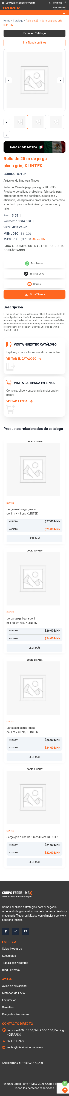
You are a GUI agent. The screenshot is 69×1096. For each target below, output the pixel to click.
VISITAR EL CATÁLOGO (21, 358)
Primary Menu (34, 13)
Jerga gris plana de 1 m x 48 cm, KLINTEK (32, 837)
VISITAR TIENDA (17, 401)
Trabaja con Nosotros (15, 963)
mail (65, 1090)
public (5, 931)
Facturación (9, 1000)
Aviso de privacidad (14, 986)
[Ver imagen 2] (38, 122)
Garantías (8, 1007)
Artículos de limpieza (17, 180)
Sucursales (9, 955)
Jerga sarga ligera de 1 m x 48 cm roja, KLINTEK (22, 620)
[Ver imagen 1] (20, 122)
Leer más (35, 538)
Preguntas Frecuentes (16, 1014)
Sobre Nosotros (12, 948)
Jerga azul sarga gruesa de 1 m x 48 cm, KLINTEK (22, 511)
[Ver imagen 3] (56, 122)
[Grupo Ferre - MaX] (11, 8)
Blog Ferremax (11, 970)
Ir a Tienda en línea (34, 42)
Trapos (35, 180)
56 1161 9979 (15, 1041)
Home (7, 20)
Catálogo (18, 20)
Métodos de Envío (13, 993)
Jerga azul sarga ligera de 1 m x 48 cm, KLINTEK (22, 730)
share (15, 931)
